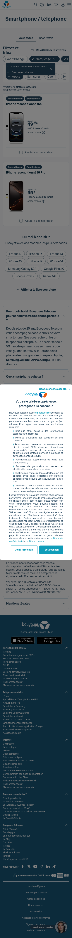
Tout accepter (51, 549)
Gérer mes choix (24, 549)
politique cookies (35, 541)
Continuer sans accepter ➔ (54, 389)
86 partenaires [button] (43, 412)
